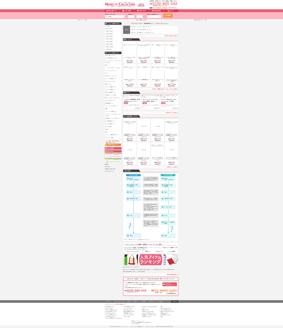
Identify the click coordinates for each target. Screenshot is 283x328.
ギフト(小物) (108, 126)
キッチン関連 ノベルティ (110, 316)
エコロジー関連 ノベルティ (110, 311)
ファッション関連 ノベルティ (111, 314)
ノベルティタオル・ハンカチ (113, 67)
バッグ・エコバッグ (110, 70)
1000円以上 (108, 49)
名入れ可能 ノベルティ (110, 55)
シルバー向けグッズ (110, 100)
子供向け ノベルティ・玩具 (147, 311)
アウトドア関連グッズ (110, 86)
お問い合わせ (110, 151)
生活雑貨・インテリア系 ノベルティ (149, 314)
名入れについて (159, 251)
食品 (106, 132)
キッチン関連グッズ (110, 123)
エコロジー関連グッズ (110, 89)
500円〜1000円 (109, 46)
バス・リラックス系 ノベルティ (148, 313)
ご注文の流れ (143, 301)
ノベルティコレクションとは (132, 251)
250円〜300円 (109, 39)
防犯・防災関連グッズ (110, 92)
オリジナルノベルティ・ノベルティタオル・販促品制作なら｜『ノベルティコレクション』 (137, 326)
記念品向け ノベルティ (146, 316)
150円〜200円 (109, 33)
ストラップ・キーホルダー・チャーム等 (113, 115)
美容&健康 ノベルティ (128, 313)
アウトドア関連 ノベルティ (166, 309)
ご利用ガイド (141, 239)
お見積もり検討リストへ (113, 144)
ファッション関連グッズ (111, 111)
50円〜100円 (109, 28)
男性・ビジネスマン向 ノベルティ (167, 311)
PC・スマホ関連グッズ (110, 78)
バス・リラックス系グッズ (111, 106)
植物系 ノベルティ (164, 313)
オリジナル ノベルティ (110, 81)
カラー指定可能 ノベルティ (111, 58)
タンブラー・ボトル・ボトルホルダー (149, 306)
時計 (106, 65)
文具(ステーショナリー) (110, 76)
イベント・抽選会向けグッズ (112, 134)
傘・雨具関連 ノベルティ (166, 314)
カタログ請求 (110, 148)
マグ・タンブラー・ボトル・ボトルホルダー (113, 61)
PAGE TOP (174, 301)
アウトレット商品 (109, 137)
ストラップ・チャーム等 (129, 314)
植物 (106, 108)
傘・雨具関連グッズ (110, 121)
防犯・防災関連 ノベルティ (129, 311)
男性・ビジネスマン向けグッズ (112, 97)
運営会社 (106, 164)
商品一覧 (129, 301)
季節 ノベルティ (109, 84)
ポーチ (106, 73)
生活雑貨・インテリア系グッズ (112, 118)
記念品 (106, 129)
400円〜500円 (109, 44)
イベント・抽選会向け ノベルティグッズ (113, 317)
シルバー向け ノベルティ (110, 313)
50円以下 (108, 26)
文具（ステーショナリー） (166, 308)
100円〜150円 (109, 31)
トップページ (108, 301)
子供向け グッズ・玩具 (110, 95)
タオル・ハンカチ (108, 308)
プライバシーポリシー (109, 171)
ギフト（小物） (127, 316)
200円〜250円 (109, 36)
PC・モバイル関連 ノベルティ (111, 309)
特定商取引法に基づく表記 (110, 168)
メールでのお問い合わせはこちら (170, 284)
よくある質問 (172, 251)
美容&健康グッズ (109, 103)
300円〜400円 (109, 41)
